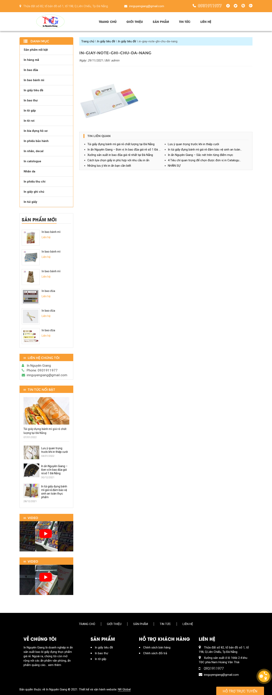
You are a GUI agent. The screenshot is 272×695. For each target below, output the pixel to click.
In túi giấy (30, 202)
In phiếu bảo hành (36, 141)
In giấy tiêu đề (106, 41)
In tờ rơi (29, 120)
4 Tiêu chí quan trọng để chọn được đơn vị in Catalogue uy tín (208, 160)
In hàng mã (31, 60)
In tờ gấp (30, 110)
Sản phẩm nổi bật (36, 50)
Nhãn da (29, 171)
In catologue (32, 161)
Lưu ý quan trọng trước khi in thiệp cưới (193, 144)
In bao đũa (31, 70)
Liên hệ (205, 21)
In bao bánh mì (34, 80)
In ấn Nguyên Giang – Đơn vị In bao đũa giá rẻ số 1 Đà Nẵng (126, 149)
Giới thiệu (134, 21)
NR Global (124, 689)
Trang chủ (107, 21)
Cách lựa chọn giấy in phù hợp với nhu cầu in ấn (118, 160)
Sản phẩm (161, 21)
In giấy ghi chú (34, 191)
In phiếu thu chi (34, 181)
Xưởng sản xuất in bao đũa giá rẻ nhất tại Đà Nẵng (120, 155)
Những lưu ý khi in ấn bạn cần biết (109, 165)
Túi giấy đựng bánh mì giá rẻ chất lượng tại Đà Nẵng (121, 144)
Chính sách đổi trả (155, 653)
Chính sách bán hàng (156, 647)
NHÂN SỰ (174, 165)
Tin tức (184, 21)
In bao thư (31, 100)
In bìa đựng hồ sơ (36, 131)
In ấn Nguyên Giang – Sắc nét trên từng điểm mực (200, 155)
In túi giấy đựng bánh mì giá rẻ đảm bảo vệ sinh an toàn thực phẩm (208, 149)
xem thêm (54, 665)
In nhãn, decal (33, 151)
